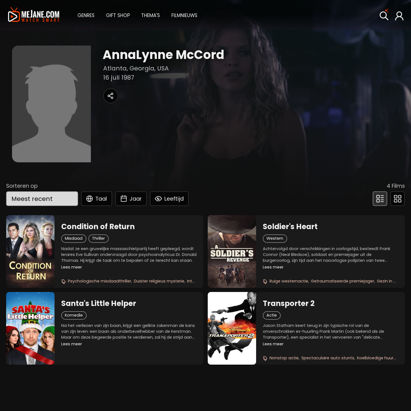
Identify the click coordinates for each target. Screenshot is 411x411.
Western (274, 238)
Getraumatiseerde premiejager (342, 281)
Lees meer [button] (71, 267)
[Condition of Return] (30, 251)
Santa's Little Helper (98, 303)
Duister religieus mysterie (159, 281)
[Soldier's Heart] (232, 251)
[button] (86, 15)
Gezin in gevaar (392, 281)
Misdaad (73, 238)
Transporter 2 (289, 303)
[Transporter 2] (232, 328)
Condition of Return (98, 226)
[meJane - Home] (34, 15)
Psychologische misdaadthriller (99, 281)
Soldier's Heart (290, 226)
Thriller (98, 238)
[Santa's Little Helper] (30, 328)
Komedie (74, 315)
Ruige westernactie (289, 281)
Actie (271, 315)
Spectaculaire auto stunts (327, 358)
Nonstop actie (284, 358)
